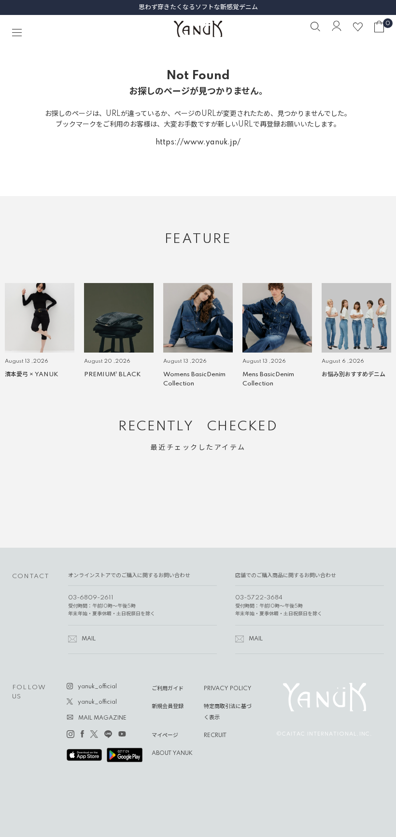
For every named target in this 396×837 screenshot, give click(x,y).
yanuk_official (97, 687)
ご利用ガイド (168, 689)
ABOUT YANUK (172, 753)
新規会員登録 (168, 706)
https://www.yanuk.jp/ (198, 142)
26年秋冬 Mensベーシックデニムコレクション (198, 7)
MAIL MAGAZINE (102, 718)
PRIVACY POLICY (228, 689)
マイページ (165, 735)
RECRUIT (215, 735)
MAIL (89, 639)
